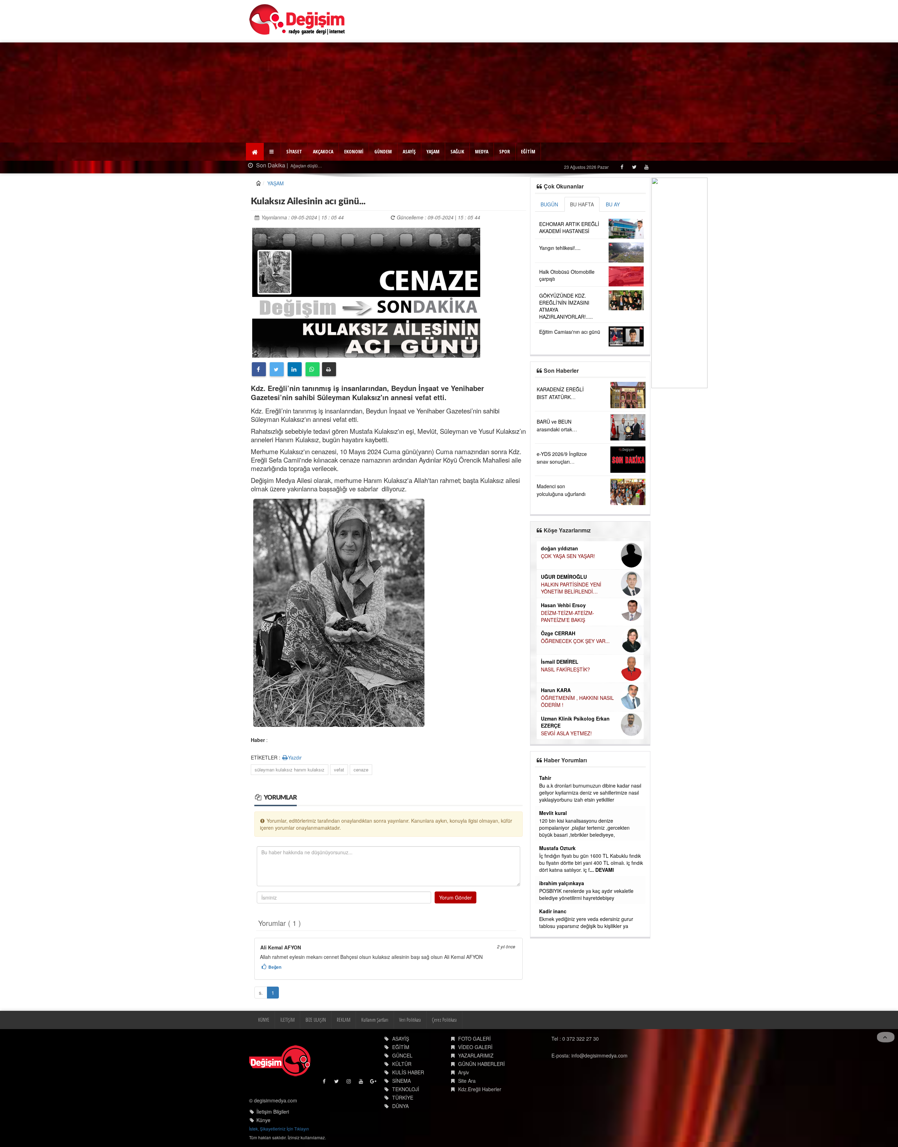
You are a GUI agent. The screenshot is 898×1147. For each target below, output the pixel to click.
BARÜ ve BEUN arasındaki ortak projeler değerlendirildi (561, 429)
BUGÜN (549, 204)
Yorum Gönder (455, 897)
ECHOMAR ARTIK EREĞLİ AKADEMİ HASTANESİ (569, 227)
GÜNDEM (383, 151)
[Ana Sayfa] (297, 19)
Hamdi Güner (556, 576)
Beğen (274, 967)
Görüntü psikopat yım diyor (569, 820)
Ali (542, 833)
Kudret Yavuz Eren (563, 697)
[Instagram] (349, 1083)
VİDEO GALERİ (475, 1046)
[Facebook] (622, 167)
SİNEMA (401, 1080)
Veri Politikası (410, 1019)
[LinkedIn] (295, 369)
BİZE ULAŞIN (316, 1019)
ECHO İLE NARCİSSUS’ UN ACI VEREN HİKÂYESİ (576, 645)
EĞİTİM (528, 151)
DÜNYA (400, 1105)
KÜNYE (263, 1019)
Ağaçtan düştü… (303, 165)
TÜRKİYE (402, 1097)
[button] (272, 151)
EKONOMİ (353, 151)
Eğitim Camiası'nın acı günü (569, 331)
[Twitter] (634, 167)
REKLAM (343, 1019)
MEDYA (481, 151)
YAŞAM (433, 151)
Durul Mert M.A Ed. (563, 662)
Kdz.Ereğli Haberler (479, 1089)
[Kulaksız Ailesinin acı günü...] (366, 291)
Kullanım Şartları (374, 1019)
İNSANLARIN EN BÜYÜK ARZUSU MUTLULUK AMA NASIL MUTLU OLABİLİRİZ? (579, 677)
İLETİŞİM (287, 1019)
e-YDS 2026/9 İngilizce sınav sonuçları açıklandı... (562, 461)
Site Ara (467, 1080)
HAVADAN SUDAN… (563, 619)
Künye (263, 1119)
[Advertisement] (449, 91)
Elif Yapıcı (552, 634)
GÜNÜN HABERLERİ (481, 1063)
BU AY (613, 204)
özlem (546, 777)
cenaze (361, 769)
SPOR (504, 151)
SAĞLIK (457, 151)
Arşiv (463, 1072)
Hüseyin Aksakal (561, 611)
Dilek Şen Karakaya (564, 548)
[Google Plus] (374, 1083)
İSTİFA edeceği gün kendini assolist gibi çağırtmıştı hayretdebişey (583, 908)
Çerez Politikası (444, 1019)
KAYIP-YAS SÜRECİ (562, 555)
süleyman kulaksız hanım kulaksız (289, 769)
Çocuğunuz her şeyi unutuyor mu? (579, 705)
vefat (339, 769)
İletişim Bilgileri (272, 1111)
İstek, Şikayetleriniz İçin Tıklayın (279, 1129)
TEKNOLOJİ (405, 1089)
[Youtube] (646, 167)
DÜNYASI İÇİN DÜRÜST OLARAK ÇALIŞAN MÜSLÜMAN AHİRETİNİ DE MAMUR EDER (579, 591)
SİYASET (294, 151)
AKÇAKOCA (323, 151)
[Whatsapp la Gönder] (313, 369)
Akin (544, 812)
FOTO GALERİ (474, 1038)
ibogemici (551, 897)
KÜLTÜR (401, 1063)
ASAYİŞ (409, 151)
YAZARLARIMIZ (476, 1055)
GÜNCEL (402, 1055)
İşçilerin (547, 883)
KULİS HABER (408, 1072)
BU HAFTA (582, 204)
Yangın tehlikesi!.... (560, 247)
